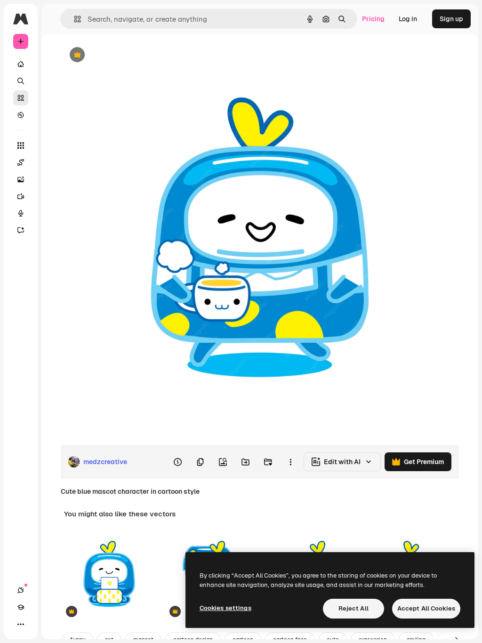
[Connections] (20, 590)
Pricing (373, 19)
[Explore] (20, 114)
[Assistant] (20, 230)
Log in (408, 19)
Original (120, 55)
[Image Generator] (20, 179)
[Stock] (20, 97)
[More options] (290, 461)
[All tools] (20, 145)
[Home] (20, 64)
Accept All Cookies (426, 608)
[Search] (20, 80)
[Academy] (20, 607)
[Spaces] (20, 162)
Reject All (353, 608)
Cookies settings (225, 608)
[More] (20, 624)
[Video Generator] (20, 196)
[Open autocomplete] (74, 19)
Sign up (451, 19)
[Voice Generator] (20, 213)
